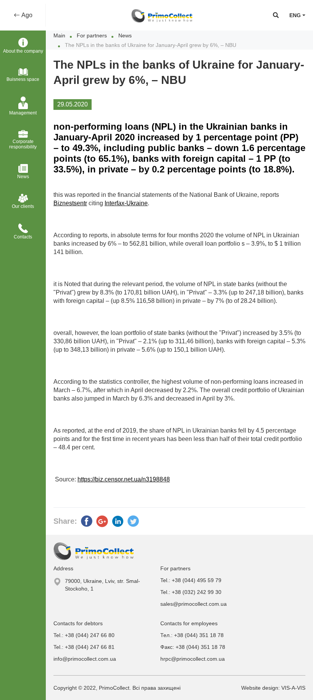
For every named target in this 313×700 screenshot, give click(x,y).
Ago (26, 15)
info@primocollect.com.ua (84, 659)
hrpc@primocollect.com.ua (192, 659)
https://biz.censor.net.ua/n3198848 (123, 479)
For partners (92, 35)
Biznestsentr (70, 203)
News (125, 35)
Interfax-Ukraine (126, 203)
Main (59, 35)
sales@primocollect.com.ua (193, 604)
